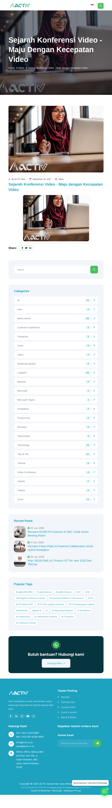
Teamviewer (23, 436)
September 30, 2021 (42, 179)
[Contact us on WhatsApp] (105, 791)
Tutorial (21, 463)
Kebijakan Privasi (56, 787)
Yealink (21, 481)
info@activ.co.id (24, 742)
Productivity (23, 418)
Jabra (20, 354)
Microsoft (22, 390)
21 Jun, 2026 (37, 542)
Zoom (20, 499)
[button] (93, 5)
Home (11, 67)
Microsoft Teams (26, 399)
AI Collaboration (23, 616)
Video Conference (26, 472)
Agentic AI (36, 610)
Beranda (65, 697)
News (21, 67)
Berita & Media (68, 717)
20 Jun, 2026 (37, 556)
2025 (78, 592)
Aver (19, 309)
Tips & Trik (22, 454)
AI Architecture (84, 610)
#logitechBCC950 (24, 592)
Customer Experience (28, 327)
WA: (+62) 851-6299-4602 (30, 736)
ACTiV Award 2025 (24, 604)
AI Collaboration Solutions (45, 616)
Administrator (22, 610)
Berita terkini (24, 318)
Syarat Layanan (69, 712)
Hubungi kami (54, 663)
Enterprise (22, 336)
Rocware (21, 427)
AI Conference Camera (26, 623)
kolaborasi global (26, 363)
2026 (87, 592)
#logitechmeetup (64, 592)
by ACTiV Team (18, 179)
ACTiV (91, 598)
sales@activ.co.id (25, 746)
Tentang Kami (68, 702)
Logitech (21, 372)
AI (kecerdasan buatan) (62, 610)
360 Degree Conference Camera (30, 598)
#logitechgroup (44, 592)
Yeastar (21, 490)
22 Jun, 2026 (37, 528)
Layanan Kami (68, 707)
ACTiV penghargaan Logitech (82, 604)
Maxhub (21, 381)
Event (20, 345)
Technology (23, 445)
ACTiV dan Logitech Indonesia (50, 604)
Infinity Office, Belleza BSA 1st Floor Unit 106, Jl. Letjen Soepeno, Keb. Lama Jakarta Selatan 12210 (30, 759)
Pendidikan (23, 408)
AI (18, 300)
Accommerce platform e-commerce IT (67, 598)
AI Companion (67, 616)
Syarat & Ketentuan (41, 790)
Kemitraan (57, 790)
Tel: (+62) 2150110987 (27, 733)
